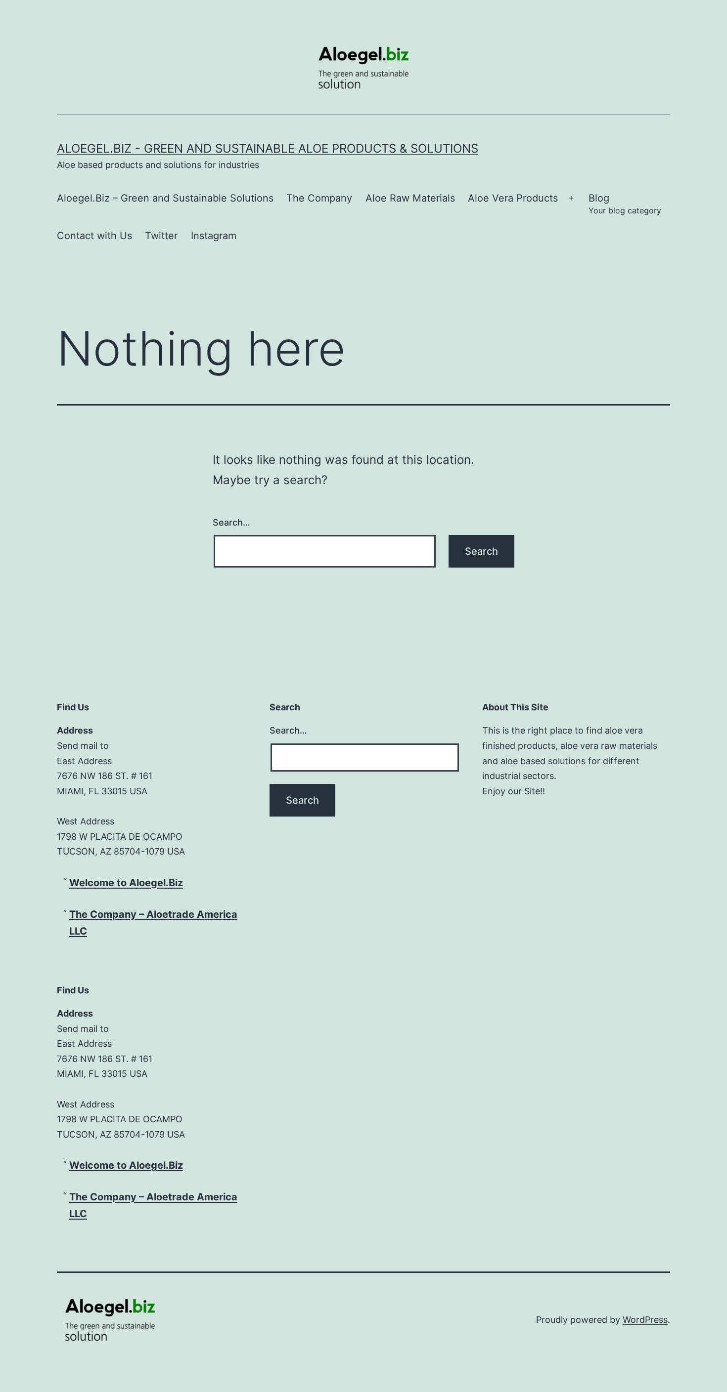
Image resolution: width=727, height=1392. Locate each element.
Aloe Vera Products (513, 198)
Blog (625, 203)
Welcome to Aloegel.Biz (126, 883)
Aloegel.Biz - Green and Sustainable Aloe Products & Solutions (267, 148)
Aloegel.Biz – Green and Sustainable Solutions (165, 198)
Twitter (161, 236)
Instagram (213, 236)
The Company (319, 198)
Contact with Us (94, 236)
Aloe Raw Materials (410, 198)
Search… (231, 522)
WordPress (645, 1319)
